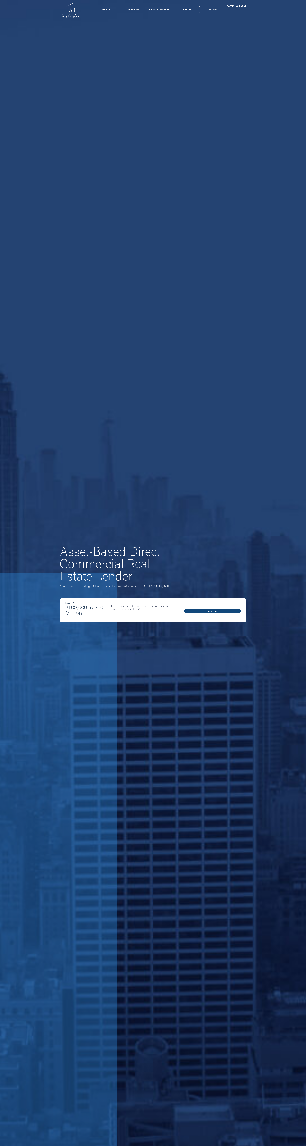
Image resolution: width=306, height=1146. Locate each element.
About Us (106, 9)
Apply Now (212, 9)
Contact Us (186, 9)
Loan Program (132, 9)
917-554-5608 (238, 5)
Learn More (212, 611)
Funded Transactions (159, 9)
